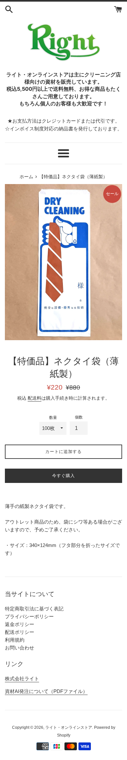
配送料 (34, 398)
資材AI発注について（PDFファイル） (46, 691)
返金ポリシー (19, 624)
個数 (79, 417)
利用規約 (14, 640)
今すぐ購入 (63, 475)
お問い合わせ (19, 647)
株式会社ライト (22, 678)
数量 (53, 417)
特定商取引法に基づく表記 (34, 608)
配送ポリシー (19, 632)
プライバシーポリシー (29, 616)
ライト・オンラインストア (68, 727)
